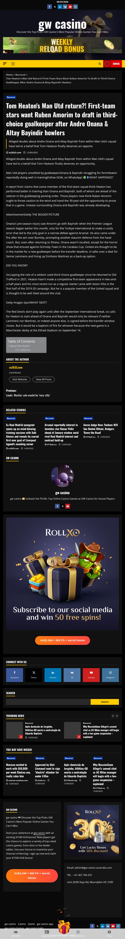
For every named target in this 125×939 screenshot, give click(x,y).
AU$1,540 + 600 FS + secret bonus (62, 640)
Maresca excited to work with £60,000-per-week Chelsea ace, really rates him (18, 770)
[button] (5, 63)
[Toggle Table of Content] (40, 341)
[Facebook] (57, 506)
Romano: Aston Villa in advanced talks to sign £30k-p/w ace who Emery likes (72, 730)
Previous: (28, 392)
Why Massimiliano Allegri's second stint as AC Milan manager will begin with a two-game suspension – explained (14, 730)
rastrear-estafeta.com (18, 780)
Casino (22, 924)
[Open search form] (100, 64)
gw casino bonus (14, 928)
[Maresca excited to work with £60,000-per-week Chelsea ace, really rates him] (19, 758)
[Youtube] (67, 506)
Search (10, 693)
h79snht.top (71, 780)
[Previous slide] (113, 716)
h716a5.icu (52, 444)
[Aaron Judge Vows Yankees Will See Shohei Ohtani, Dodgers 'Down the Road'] (101, 418)
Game (31, 924)
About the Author (20, 346)
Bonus (116, 64)
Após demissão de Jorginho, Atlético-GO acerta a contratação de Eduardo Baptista (76, 770)
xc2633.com (15, 152)
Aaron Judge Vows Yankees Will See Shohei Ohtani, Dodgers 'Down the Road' (100, 428)
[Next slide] (117, 716)
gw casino (62, 23)
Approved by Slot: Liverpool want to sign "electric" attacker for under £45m (47, 770)
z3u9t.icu (41, 780)
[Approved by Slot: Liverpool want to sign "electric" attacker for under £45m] (48, 758)
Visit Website (19, 379)
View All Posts (44, 379)
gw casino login (34, 928)
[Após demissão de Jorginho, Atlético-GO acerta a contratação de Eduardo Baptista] (77, 758)
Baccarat (11, 97)
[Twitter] (62, 506)
